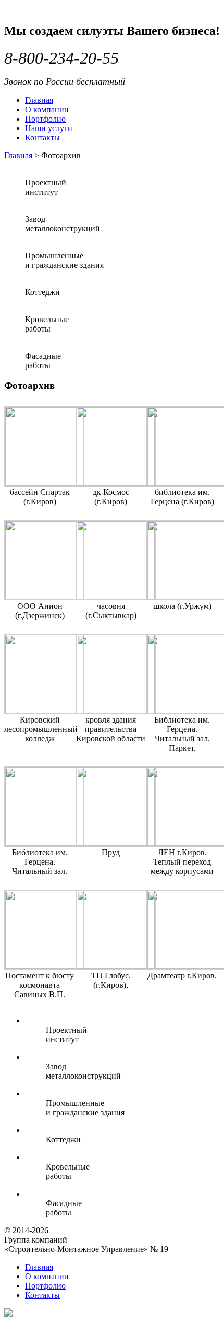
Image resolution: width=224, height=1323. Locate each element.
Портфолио (45, 118)
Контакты (42, 137)
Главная (39, 100)
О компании (47, 109)
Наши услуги (48, 128)
